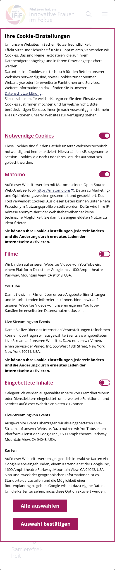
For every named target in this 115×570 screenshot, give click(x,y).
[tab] (52, 135)
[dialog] (57, 285)
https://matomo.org (53, 190)
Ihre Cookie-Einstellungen (37, 36)
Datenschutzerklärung (23, 93)
